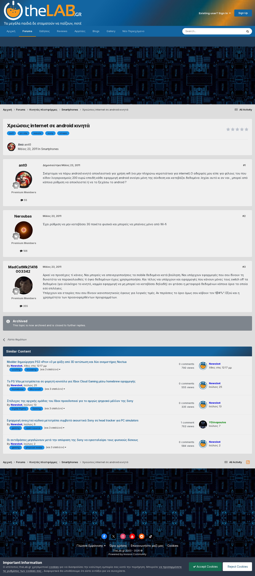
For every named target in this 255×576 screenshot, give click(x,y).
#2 (244, 215)
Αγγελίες (80, 31)
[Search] (247, 31)
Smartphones (50, 149)
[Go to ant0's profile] (11, 146)
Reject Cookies (237, 566)
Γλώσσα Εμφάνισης (90, 545)
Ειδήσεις (44, 31)
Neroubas (23, 216)
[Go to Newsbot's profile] (203, 366)
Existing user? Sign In (214, 13)
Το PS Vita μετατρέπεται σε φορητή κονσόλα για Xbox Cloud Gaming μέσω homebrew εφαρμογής (71, 381)
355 (25, 306)
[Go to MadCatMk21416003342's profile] (24, 285)
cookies (54, 566)
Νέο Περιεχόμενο (133, 31)
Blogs (96, 31)
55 (25, 200)
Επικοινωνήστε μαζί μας (147, 545)
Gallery (111, 31)
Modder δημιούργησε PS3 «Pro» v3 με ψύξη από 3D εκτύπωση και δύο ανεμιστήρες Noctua (67, 361)
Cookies (172, 545)
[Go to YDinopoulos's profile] (203, 424)
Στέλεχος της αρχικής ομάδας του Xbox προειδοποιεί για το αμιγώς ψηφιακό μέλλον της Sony (70, 401)
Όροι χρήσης (118, 545)
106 (25, 250)
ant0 (23, 165)
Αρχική (11, 31)
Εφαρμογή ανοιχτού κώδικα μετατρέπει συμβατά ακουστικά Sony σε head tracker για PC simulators (72, 420)
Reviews (62, 31)
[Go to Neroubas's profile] (24, 230)
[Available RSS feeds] (248, 462)
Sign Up (243, 13)
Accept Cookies (207, 566)
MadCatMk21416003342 (23, 269)
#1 (244, 165)
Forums (27, 31)
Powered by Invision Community (127, 554)
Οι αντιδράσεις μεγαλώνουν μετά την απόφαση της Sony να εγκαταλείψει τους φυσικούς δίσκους (72, 440)
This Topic (231, 31)
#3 (244, 266)
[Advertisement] (127, 74)
